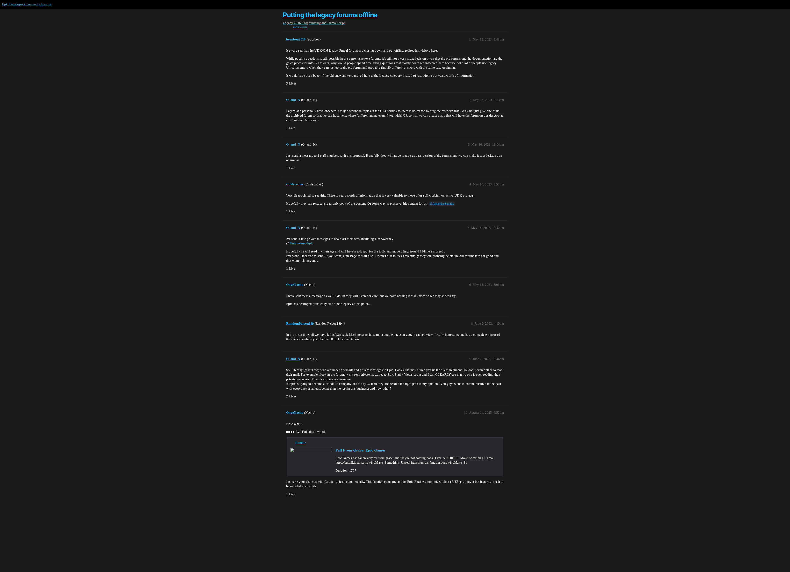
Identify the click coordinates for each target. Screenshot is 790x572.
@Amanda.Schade (442, 203)
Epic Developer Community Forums (26, 4)
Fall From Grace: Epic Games (361, 450)
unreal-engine (300, 26)
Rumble (300, 443)
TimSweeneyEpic (301, 243)
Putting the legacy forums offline (330, 15)
